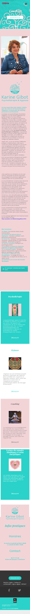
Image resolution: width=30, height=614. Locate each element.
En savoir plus (15, 17)
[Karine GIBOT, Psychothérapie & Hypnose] (5, 3)
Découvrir (15, 338)
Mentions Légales (8, 582)
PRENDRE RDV (15, 578)
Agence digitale (16, 584)
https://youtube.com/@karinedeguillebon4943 (14, 219)
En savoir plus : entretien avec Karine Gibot (15, 268)
